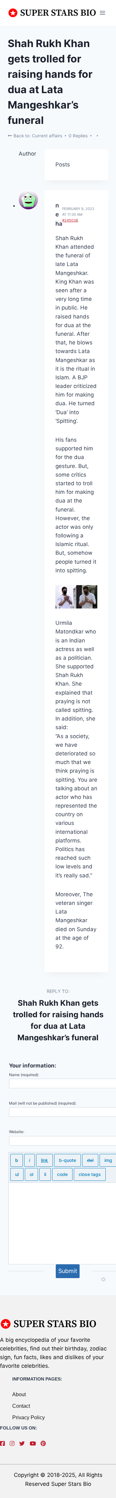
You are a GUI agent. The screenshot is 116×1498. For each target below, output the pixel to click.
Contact (21, 1406)
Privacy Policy (28, 1417)
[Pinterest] (45, 1443)
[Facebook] (4, 1443)
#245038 (70, 220)
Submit (67, 1271)
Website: (16, 1131)
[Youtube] (34, 1443)
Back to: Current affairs (37, 135)
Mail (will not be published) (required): (42, 1103)
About (19, 1394)
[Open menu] (102, 13)
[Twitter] (23, 1443)
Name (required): (24, 1074)
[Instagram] (14, 1443)
